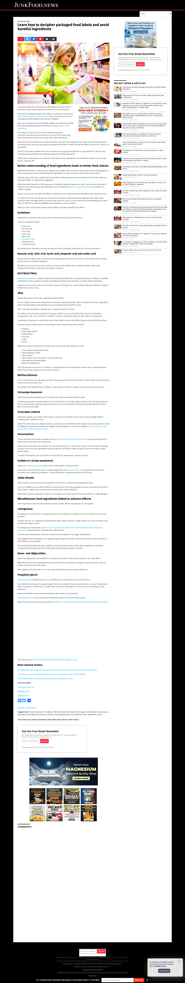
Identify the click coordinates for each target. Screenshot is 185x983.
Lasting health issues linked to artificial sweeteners (140, 175)
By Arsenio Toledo (135, 138)
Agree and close (164, 971)
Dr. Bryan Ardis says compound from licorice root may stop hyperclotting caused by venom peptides (57, 670)
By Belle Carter (134, 99)
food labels (70, 712)
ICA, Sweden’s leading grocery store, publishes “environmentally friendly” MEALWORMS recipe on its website (144, 243)
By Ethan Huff (134, 246)
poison (43, 714)
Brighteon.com (23, 696)
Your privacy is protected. (28, 747)
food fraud (61, 712)
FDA (54, 712)
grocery (105, 712)
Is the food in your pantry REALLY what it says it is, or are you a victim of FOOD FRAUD (51, 674)
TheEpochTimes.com (26, 687)
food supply (80, 712)
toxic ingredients (90, 714)
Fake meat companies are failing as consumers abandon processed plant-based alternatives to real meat (141, 135)
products (50, 714)
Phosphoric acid (28, 239)
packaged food (34, 714)
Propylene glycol (24, 580)
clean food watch (37, 712)
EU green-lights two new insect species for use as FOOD (141, 250)
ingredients (22, 714)
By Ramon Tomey (135, 154)
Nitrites (21, 380)
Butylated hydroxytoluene (28, 278)
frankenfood (91, 712)
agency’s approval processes (80, 187)
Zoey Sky (33, 34)
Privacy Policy (92, 975)
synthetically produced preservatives (72, 439)
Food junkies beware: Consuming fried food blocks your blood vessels (45, 679)
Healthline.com (23, 691)
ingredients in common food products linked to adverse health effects (80, 602)
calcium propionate (33, 466)
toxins (99, 714)
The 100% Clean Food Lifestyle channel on (54, 660)
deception (48, 712)
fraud (99, 712)
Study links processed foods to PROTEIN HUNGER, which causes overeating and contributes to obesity (144, 159)
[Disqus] (64, 856)
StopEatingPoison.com (26, 598)
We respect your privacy (81, 961)
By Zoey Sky (133, 91)
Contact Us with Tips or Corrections (92, 969)
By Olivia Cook (134, 177)
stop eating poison (62, 714)
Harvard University (75, 470)
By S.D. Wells (133, 109)
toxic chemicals (76, 714)
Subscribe (139, 980)
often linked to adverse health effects (33, 116)
